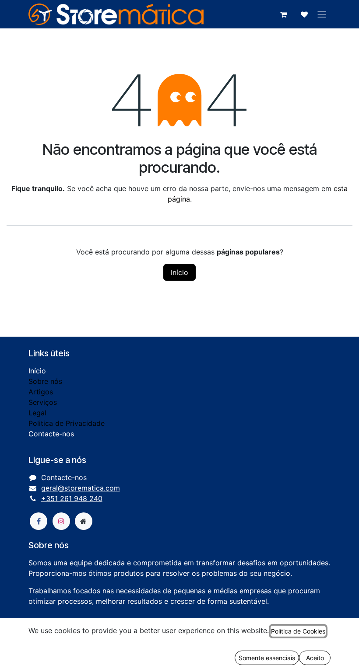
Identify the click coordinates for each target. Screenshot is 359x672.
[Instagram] (61, 521)
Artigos (40, 391)
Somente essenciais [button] (267, 658)
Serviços (42, 402)
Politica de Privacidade (66, 423)
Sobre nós (45, 381)
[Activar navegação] (322, 14)
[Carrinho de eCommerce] (283, 14)
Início (179, 272)
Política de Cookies (298, 631)
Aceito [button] (315, 658)
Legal (37, 412)
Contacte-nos (51, 433)
